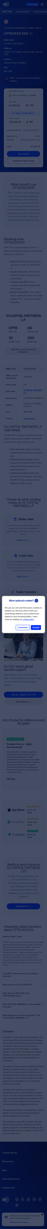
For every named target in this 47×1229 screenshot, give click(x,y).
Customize (23, 627)
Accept (36, 627)
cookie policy (28, 619)
